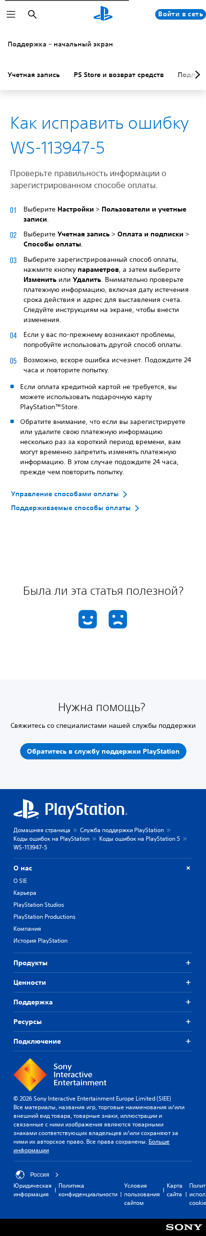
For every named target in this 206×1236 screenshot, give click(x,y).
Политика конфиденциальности (87, 1189)
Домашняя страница (41, 830)
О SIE (20, 881)
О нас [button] (22, 868)
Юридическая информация (32, 1189)
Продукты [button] (30, 962)
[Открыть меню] (11, 14)
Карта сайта (175, 1189)
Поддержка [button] (33, 1002)
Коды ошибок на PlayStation (51, 839)
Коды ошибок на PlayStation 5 (139, 839)
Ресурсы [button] (27, 1021)
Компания (27, 928)
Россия (39, 1174)
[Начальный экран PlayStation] (103, 14)
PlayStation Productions (44, 917)
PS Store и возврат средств (119, 74)
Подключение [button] (37, 1041)
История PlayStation (40, 940)
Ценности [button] (29, 982)
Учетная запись (34, 74)
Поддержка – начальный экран (60, 44)
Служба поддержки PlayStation (122, 830)
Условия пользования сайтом (142, 1194)
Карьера (24, 893)
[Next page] (196, 74)
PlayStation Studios (38, 905)
